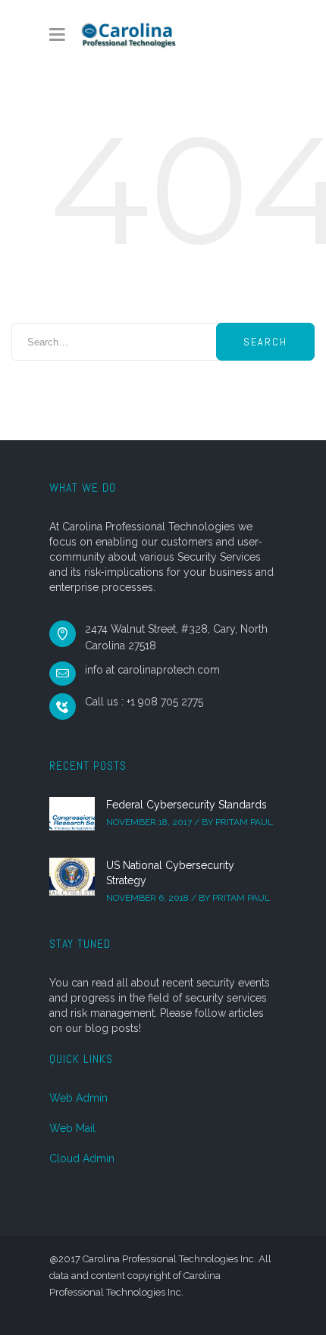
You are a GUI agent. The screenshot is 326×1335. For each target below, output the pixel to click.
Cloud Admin (81, 1158)
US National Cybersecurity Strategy (170, 872)
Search (265, 342)
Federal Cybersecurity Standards (186, 805)
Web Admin (78, 1098)
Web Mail (72, 1128)
